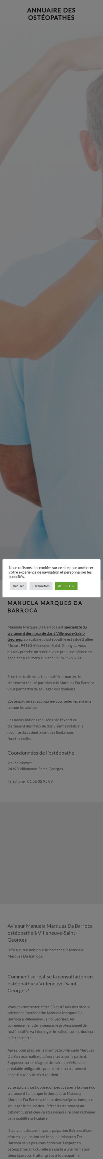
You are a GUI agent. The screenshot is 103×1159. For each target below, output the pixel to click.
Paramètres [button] (41, 586)
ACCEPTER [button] (66, 586)
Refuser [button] (18, 586)
